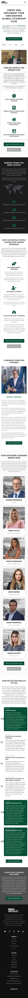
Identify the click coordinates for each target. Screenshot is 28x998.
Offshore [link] (14, 959)
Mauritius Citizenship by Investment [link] (14, 983)
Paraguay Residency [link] (14, 978)
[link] (4, 2)
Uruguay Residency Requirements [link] (14, 976)
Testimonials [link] (14, 941)
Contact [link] (14, 948)
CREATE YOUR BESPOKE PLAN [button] (14, 38)
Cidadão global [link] (14, 962)
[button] (25, 2)
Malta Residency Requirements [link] (14, 981)
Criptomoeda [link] (14, 967)
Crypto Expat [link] (14, 955)
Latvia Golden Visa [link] (14, 973)
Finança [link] (14, 957)
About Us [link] (14, 938)
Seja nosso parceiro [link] (14, 946)
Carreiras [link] (14, 943)
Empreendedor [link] (14, 964)
